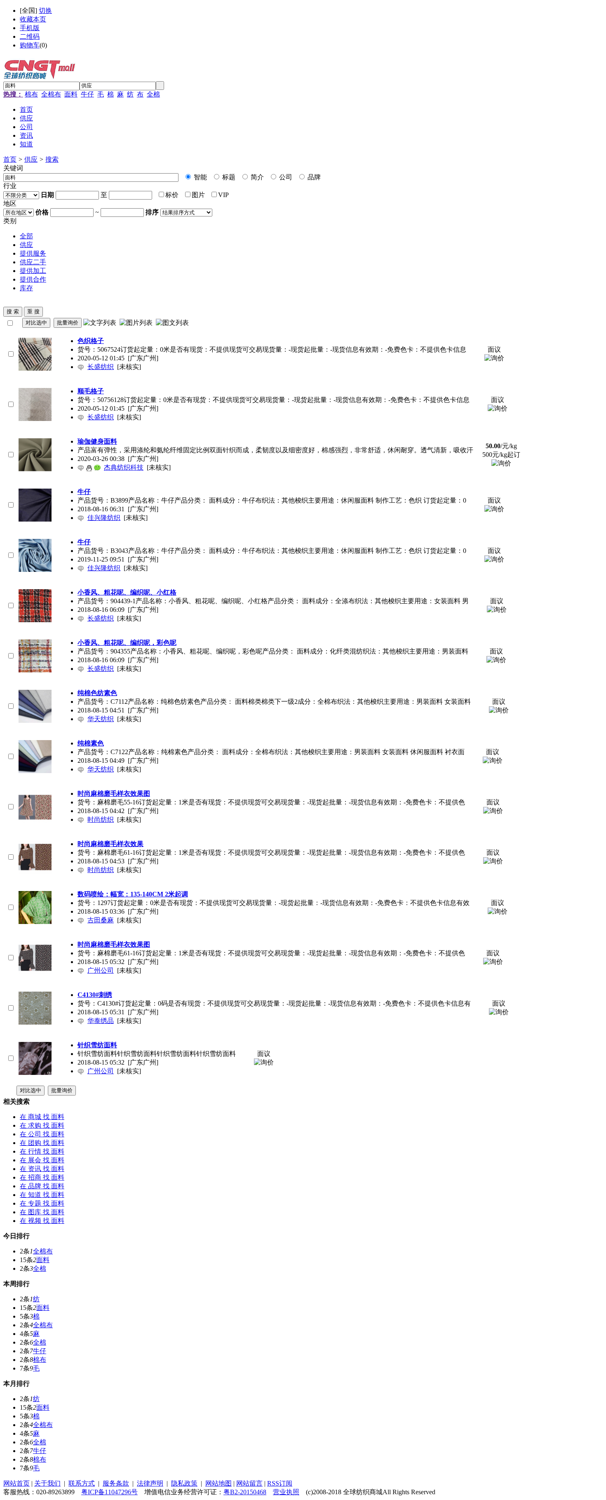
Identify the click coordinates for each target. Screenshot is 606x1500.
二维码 (30, 36)
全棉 (153, 94)
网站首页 (16, 1483)
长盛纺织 (100, 366)
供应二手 (33, 262)
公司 (284, 177)
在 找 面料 (42, 1116)
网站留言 (249, 1483)
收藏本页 (33, 19)
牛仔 (87, 94)
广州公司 (100, 970)
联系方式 (81, 1483)
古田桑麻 (100, 920)
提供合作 (33, 279)
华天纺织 (100, 718)
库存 (26, 288)
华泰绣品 (100, 1020)
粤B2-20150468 (244, 1491)
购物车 (30, 45)
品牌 (313, 177)
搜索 (52, 159)
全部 (26, 236)
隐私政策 (184, 1483)
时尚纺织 (100, 819)
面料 (71, 94)
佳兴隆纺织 (103, 517)
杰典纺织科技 (123, 467)
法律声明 (150, 1483)
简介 (256, 177)
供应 (31, 159)
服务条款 (116, 1483)
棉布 (31, 94)
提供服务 (33, 253)
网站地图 (218, 1483)
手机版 (30, 27)
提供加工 (33, 270)
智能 (199, 177)
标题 (228, 177)
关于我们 (47, 1483)
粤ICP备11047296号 (109, 1491)
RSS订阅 (279, 1483)
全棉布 (51, 94)
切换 (45, 10)
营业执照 (286, 1491)
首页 (9, 159)
